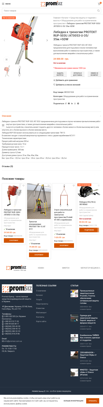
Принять (93, 401)
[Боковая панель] (3, 125)
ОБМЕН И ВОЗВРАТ (94, 74)
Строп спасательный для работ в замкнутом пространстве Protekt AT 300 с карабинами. (63, 215)
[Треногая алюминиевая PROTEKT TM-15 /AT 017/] (39, 201)
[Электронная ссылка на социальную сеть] (68, 103)
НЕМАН (41, 268)
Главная (56, 18)
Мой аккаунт (41, 313)
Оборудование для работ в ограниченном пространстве (12, 220)
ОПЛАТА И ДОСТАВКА (77, 74)
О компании (41, 291)
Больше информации (74, 401)
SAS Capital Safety (86, 215)
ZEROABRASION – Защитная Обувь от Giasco (88, 355)
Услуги (39, 300)
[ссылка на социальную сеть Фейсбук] (66, 103)
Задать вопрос (60, 74)
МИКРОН (65, 268)
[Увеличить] (6, 59)
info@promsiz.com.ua (13, 341)
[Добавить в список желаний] (23, 185)
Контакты (40, 317)
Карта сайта (41, 321)
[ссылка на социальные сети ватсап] (74, 103)
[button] (4, 40)
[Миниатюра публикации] (74, 300)
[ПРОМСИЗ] (16, 268)
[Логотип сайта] (51, 4)
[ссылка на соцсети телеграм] (78, 103)
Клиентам (40, 308)
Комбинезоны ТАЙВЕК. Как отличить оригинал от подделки (90, 337)
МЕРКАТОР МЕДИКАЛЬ (90, 268)
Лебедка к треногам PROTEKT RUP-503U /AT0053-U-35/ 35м (12, 212)
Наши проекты (42, 304)
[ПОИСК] (98, 10)
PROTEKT (7, 226)
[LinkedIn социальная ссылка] (71, 103)
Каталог (65, 18)
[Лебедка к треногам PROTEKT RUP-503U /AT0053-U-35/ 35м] (14, 195)
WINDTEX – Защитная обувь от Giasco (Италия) (89, 372)
